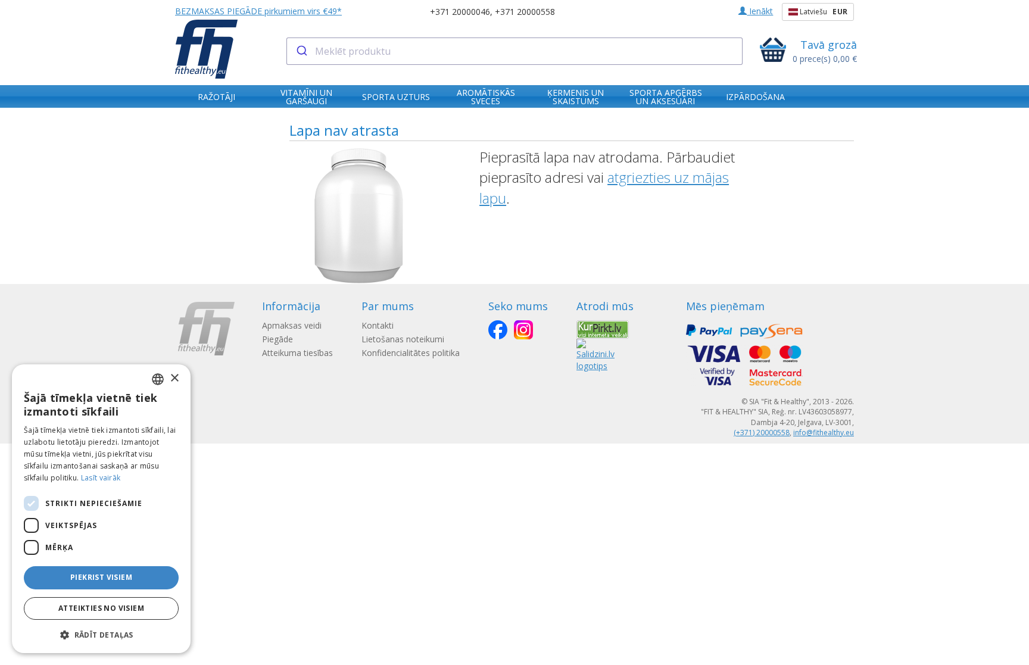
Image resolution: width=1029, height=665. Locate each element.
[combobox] (514, 51)
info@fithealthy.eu (823, 432)
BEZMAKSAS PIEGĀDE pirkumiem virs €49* (258, 11)
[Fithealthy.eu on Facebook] (497, 329)
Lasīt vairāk (101, 478)
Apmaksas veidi (292, 325)
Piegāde (277, 339)
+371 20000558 (525, 11)
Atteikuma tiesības (297, 352)
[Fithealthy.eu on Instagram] (523, 329)
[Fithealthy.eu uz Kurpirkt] (602, 328)
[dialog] (101, 508)
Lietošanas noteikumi (402, 339)
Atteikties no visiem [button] (101, 608)
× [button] (174, 378)
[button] (101, 634)
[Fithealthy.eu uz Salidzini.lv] (595, 354)
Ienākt (760, 11)
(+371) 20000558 (762, 432)
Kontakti (377, 325)
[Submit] (301, 51)
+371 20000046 (460, 11)
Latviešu (822, 12)
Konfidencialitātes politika (410, 352)
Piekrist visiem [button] (101, 577)
